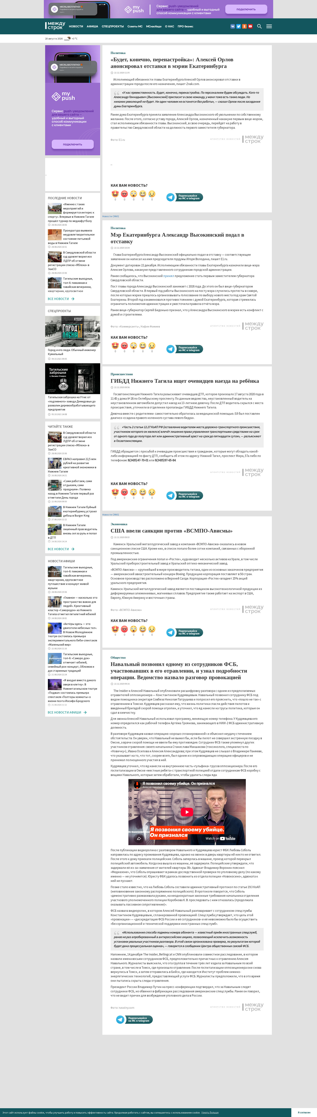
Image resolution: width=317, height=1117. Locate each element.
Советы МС (135, 26)
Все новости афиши (64, 712)
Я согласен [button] (304, 1112)
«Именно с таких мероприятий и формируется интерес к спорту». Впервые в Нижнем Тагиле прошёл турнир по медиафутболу (71, 212)
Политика (118, 53)
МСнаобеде (153, 26)
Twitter (238, 26)
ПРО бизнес (185, 26)
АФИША (92, 26)
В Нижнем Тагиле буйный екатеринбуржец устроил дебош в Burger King (80, 511)
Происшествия (122, 374)
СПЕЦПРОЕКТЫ (113, 26)
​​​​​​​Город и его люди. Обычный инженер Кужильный (72, 352)
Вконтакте (232, 26)
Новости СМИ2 (110, 216)
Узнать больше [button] (210, 1112)
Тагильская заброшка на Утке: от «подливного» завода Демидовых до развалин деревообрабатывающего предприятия (72, 403)
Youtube (250, 26)
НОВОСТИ (76, 26)
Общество (118, 657)
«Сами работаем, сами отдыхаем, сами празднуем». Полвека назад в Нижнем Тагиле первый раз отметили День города (71, 489)
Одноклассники (244, 26)
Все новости (58, 299)
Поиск (259, 26)
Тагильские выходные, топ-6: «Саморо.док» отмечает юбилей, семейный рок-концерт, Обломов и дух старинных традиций (71, 662)
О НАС (169, 26)
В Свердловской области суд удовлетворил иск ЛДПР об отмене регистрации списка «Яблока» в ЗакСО (72, 261)
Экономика (119, 524)
